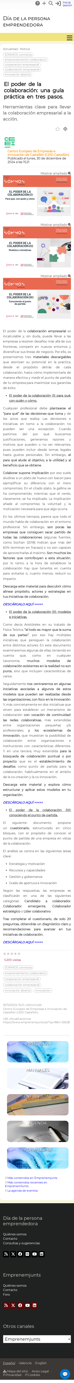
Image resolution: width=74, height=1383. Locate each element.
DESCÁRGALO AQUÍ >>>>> (23, 604)
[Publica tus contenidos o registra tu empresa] (44, 3)
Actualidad (10, 49)
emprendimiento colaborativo (25, 59)
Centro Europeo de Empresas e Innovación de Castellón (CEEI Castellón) (38, 153)
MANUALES (37, 1070)
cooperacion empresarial (22, 64)
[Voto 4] (15, 953)
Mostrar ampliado (54, 173)
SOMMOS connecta (18, 54)
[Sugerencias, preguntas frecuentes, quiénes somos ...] (37, 3)
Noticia (25, 49)
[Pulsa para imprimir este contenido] (65, 129)
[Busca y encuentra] (51, 3)
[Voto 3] (12, 953)
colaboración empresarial (22, 69)
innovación (42, 990)
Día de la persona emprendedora (26, 21)
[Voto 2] (8, 953)
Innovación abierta (17, 74)
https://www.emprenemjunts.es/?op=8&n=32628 (36, 1022)
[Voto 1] (5, 953)
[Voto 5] (19, 953)
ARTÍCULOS (37, 1043)
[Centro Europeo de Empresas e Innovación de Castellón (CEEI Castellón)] (10, 147)
